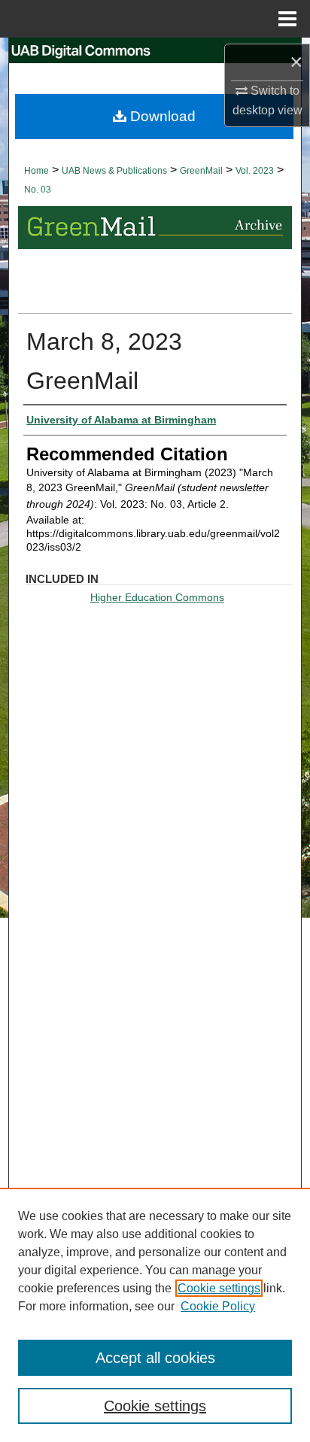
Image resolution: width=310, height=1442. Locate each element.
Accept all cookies (155, 1357)
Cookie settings (219, 1288)
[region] (155, 1315)
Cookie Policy (218, 1306)
